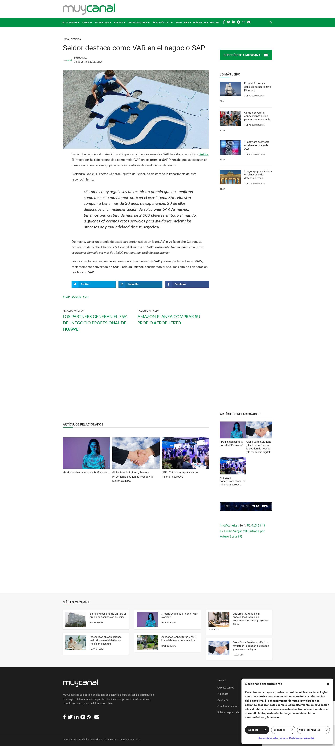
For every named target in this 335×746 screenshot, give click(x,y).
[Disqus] (136, 540)
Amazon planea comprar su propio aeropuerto (168, 320)
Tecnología (102, 22)
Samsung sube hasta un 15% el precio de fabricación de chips (108, 615)
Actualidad (69, 22)
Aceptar (253, 730)
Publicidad (222, 694)
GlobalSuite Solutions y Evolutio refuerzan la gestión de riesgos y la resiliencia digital (251, 646)
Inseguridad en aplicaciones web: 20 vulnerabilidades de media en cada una (106, 640)
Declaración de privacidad (301, 738)
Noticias (76, 39)
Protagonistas (137, 22)
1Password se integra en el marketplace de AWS (256, 145)
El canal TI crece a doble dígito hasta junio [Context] (257, 87)
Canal (86, 22)
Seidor (204, 154)
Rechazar (279, 730)
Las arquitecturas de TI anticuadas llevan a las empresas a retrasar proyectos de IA (251, 619)
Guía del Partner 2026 (206, 22)
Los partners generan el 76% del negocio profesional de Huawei (95, 323)
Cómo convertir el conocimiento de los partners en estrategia (257, 116)
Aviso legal (222, 700)
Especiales (182, 22)
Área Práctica (161, 22)
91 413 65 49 (256, 525)
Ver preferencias (309, 730)
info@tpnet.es (229, 525)
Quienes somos (225, 688)
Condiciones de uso (227, 706)
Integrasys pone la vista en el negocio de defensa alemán (258, 175)
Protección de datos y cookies (273, 738)
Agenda (118, 22)
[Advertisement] (136, 380)
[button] (328, 684)
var (86, 297)
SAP (67, 297)
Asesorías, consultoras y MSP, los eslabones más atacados (178, 638)
